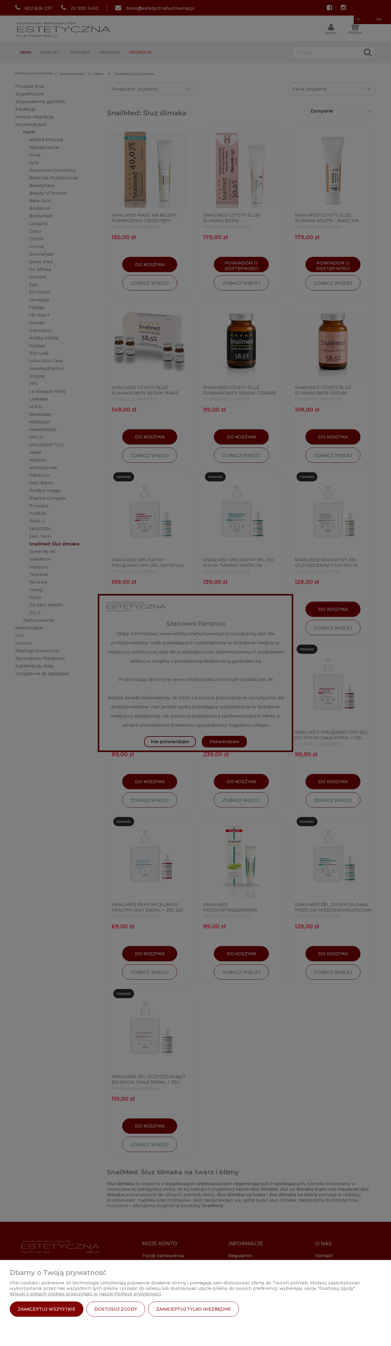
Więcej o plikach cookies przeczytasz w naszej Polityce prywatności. (86, 1294)
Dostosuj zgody (115, 1309)
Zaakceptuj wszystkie (46, 1309)
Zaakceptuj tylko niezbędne (193, 1309)
